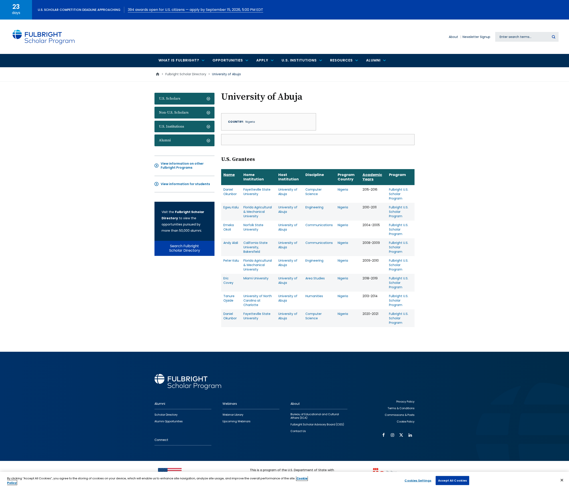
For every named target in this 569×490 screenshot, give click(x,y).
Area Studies (315, 278)
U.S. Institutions (171, 126)
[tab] (184, 99)
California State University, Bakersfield (255, 247)
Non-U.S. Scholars (173, 112)
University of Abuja (287, 191)
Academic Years (372, 177)
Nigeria (343, 189)
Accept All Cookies (452, 480)
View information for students (185, 184)
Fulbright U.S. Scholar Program (398, 194)
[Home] (43, 36)
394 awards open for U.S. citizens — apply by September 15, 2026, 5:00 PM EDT (195, 9)
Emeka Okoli (228, 227)
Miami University (255, 278)
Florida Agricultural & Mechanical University (257, 211)
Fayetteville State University (256, 191)
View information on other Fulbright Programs (182, 165)
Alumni (165, 140)
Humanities (314, 296)
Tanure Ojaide (228, 298)
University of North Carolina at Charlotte (257, 300)
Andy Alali (230, 243)
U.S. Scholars (169, 98)
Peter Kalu (231, 260)
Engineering (314, 207)
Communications (319, 225)
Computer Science (313, 191)
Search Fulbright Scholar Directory (184, 248)
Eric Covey (228, 280)
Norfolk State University (253, 227)
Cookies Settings (418, 480)
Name (229, 174)
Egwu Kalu (231, 207)
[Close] (562, 480)
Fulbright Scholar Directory (185, 74)
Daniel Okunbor (230, 191)
